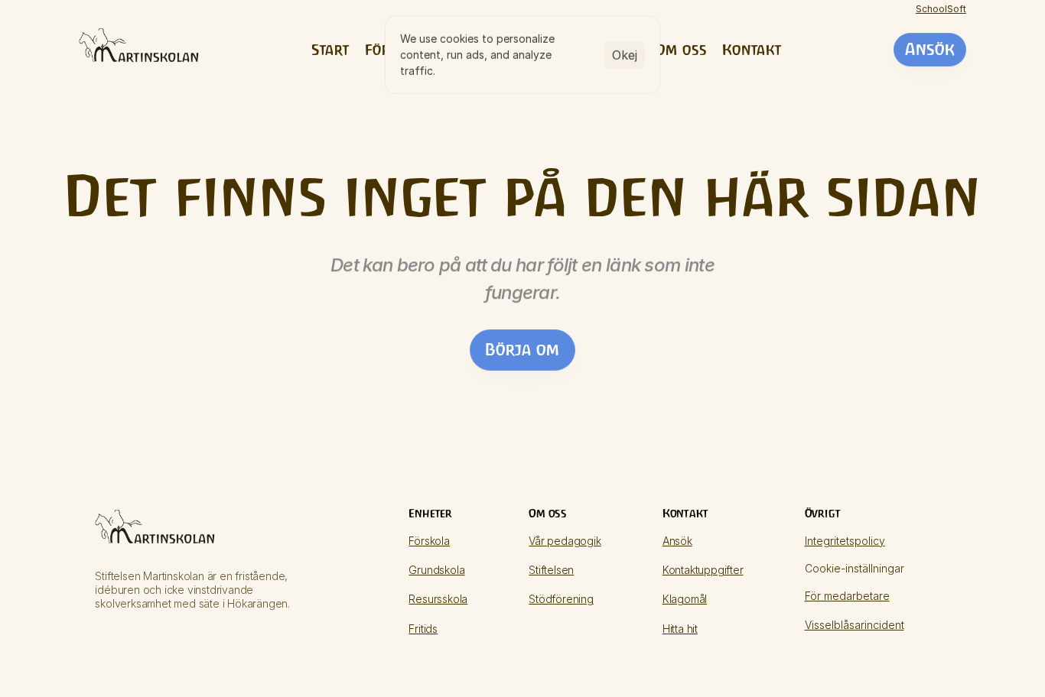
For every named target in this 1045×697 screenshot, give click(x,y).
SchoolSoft (941, 9)
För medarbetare (847, 595)
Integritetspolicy (845, 540)
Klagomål (684, 598)
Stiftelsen (551, 569)
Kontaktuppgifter (703, 569)
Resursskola (438, 598)
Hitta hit (680, 628)
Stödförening (561, 598)
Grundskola (436, 569)
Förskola (429, 540)
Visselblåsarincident (854, 624)
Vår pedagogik (565, 540)
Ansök (677, 540)
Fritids (423, 628)
